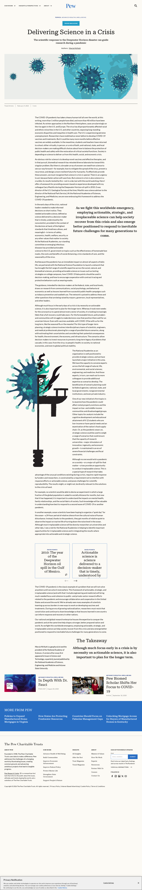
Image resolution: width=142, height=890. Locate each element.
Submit (133, 757)
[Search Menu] (136, 6)
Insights (75, 750)
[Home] (23, 744)
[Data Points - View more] (66, 574)
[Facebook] (112, 776)
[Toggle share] (136, 114)
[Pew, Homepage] (71, 5)
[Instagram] (115, 776)
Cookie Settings (108, 883)
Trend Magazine (71, 23)
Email (112, 753)
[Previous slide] (66, 581)
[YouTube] (125, 776)
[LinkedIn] (119, 776)
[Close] (138, 883)
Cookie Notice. (62, 888)
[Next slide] (75, 581)
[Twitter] (122, 776)
